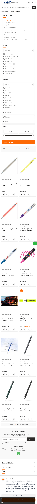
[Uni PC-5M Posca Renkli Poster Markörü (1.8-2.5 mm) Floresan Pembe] (27, 255)
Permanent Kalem (10, 35)
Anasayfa (5, 11)
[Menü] (1, 2)
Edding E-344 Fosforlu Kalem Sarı (26, 319)
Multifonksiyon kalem (10, 27)
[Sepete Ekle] (3, 194)
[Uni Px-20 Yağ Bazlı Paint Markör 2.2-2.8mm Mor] (27, 210)
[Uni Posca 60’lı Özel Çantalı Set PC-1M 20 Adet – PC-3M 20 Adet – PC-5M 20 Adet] (9, 300)
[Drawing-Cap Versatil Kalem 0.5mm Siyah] (27, 390)
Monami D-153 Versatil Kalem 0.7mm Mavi (8, 364)
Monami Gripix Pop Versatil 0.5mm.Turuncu (9, 229)
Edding (22, 317)
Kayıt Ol (31, 439)
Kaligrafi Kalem (9, 25)
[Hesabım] (32, 2)
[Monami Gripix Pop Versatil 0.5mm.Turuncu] (9, 210)
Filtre (4, 149)
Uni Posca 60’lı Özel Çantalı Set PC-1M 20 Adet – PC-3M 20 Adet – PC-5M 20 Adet (9, 319)
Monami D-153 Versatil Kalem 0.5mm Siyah (26, 364)
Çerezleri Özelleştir (18, 496)
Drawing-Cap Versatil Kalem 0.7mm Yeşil (8, 409)
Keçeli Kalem (9, 37)
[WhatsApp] (18, 453)
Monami (4, 182)
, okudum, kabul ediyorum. (17, 443)
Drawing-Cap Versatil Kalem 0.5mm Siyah (26, 409)
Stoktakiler (8, 112)
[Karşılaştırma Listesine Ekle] (9, 194)
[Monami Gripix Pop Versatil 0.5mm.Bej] (9, 165)
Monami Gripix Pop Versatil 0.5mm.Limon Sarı (27, 184)
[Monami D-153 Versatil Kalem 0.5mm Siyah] (27, 345)
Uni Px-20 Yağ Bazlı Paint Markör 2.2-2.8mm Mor (27, 229)
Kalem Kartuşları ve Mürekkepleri (14, 30)
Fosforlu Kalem (10, 32)
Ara (34, 7)
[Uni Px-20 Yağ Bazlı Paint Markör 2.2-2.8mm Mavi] (9, 255)
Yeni (6, 121)
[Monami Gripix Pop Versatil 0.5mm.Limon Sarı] (27, 165)
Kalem (7, 20)
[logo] (11, 3)
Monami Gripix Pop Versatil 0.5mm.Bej (9, 184)
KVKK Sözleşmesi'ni (9, 443)
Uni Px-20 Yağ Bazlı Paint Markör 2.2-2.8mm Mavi (8, 274)
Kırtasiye (11, 11)
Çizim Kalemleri (9, 22)
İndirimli (7, 117)
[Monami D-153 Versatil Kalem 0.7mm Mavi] (9, 345)
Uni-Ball (22, 227)
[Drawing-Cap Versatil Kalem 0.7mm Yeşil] (9, 390)
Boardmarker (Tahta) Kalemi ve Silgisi (15, 39)
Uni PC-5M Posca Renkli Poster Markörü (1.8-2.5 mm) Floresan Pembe (26, 274)
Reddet (8, 488)
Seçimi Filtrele (8, 142)
